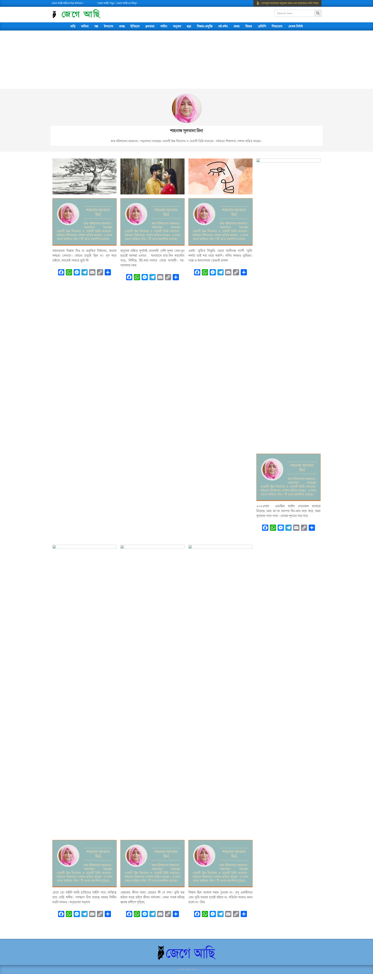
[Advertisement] (186, 59)
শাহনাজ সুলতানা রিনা (98, 212)
